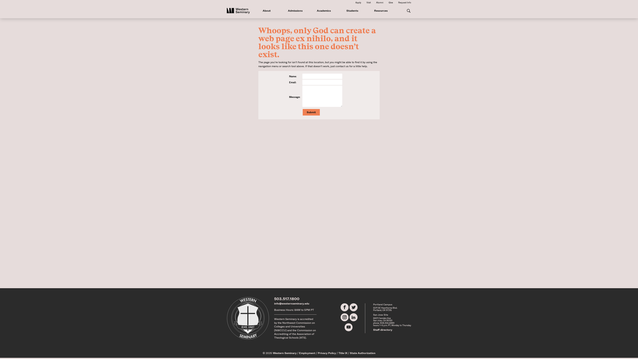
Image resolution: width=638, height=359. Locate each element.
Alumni (379, 2)
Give (391, 2)
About (267, 11)
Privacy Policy (327, 353)
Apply (358, 2)
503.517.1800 (286, 299)
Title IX (342, 353)
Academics (324, 11)
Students (352, 11)
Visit (369, 2)
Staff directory (382, 330)
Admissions (295, 11)
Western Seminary (285, 353)
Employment (307, 353)
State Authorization (362, 353)
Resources (381, 11)
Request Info (404, 2)
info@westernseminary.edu (291, 303)
